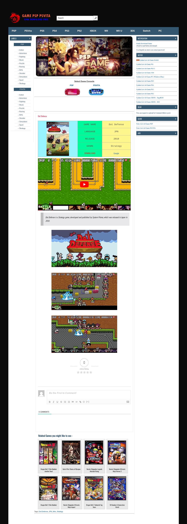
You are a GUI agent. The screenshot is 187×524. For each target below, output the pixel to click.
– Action (21, 50)
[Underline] (57, 402)
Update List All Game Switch (149, 60)
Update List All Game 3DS (145, 73)
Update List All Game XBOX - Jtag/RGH (149, 98)
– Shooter (21, 73)
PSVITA (96, 85)
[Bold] (50, 402)
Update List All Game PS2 (145, 93)
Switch (146, 31)
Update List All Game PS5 (145, 81)
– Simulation (22, 77)
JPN (50, 512)
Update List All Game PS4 (145, 85)
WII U (119, 31)
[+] (87, 402)
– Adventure (22, 53)
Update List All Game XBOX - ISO (148, 102)
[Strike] (61, 402)
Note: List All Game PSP (144, 124)
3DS (132, 31)
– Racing (21, 67)
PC (160, 31)
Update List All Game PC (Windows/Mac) (150, 77)
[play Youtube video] (84, 184)
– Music (21, 60)
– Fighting (21, 57)
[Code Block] (76, 402)
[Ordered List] (65, 402)
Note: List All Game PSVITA (146, 128)
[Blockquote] (73, 402)
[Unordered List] (69, 402)
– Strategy (21, 84)
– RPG (20, 70)
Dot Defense (43, 512)
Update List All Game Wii (144, 64)
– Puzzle (21, 63)
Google (116, 153)
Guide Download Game (144, 43)
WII (106, 31)
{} (84, 402)
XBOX (93, 31)
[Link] (80, 402)
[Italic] (53, 402)
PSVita (28, 31)
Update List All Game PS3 (145, 89)
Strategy (60, 512)
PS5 (42, 31)
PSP (14, 31)
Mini (54, 512)
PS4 (54, 31)
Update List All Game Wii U (145, 68)
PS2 (79, 31)
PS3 (67, 31)
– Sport (20, 80)
